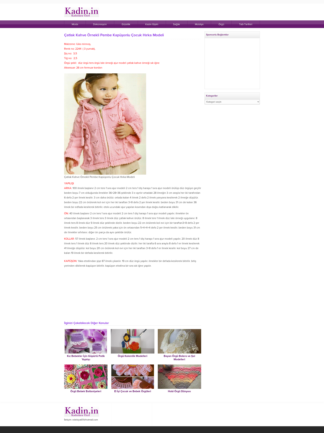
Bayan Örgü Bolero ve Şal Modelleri (179, 357)
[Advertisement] (132, 293)
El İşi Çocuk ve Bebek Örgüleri (132, 391)
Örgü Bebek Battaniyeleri (85, 391)
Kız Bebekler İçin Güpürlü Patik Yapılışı (86, 357)
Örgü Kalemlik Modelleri (132, 356)
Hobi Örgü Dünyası (179, 391)
